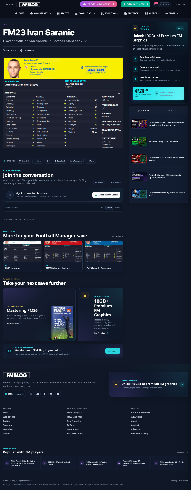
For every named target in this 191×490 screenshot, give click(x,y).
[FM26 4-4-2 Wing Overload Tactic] (139, 141)
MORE (172, 13)
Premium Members (98, 4)
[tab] (143, 110)
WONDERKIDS (41, 13)
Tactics (6, 421)
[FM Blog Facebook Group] (38, 394)
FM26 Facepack (74, 412)
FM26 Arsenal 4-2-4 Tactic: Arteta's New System (166, 159)
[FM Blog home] (53, 375)
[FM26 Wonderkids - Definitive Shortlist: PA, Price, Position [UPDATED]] (139, 123)
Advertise (136, 429)
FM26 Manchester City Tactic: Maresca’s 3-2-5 (167, 194)
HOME (5, 24)
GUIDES (153, 13)
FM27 (21, 13)
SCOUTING (110, 13)
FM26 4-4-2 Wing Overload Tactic (163, 141)
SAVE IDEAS (134, 13)
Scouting (7, 425)
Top (102, 207)
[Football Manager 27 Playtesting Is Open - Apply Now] (139, 176)
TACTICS (65, 13)
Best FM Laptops (75, 433)
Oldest (117, 207)
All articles (116, 236)
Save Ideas (8, 429)
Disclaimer (183, 480)
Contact (135, 425)
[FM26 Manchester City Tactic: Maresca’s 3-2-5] (139, 193)
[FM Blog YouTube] (51, 394)
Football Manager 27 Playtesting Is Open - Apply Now (165, 176)
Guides (6, 433)
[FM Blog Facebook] (44, 394)
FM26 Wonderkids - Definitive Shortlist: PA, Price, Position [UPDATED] (166, 124)
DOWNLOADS (85, 13)
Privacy (174, 480)
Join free (111, 351)
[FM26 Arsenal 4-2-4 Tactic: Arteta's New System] (139, 158)
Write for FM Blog (139, 433)
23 (13, 24)
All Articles (136, 416)
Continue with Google (108, 195)
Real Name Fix (74, 421)
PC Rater (71, 425)
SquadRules (73, 429)
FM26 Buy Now (135, 4)
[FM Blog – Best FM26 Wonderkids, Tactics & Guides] (29, 4)
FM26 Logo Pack (74, 416)
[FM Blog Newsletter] (58, 394)
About (134, 421)
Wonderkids (9, 416)
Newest (109, 207)
